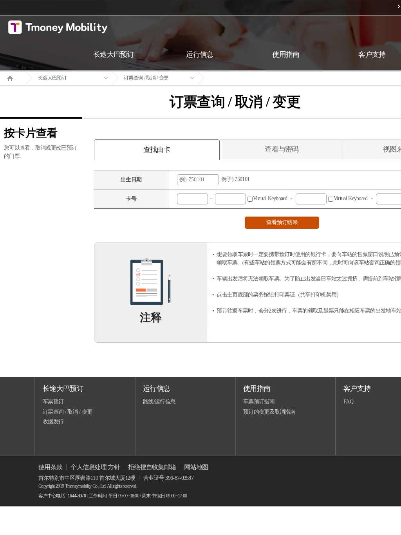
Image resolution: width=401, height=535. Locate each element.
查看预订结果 (282, 222)
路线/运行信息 (159, 402)
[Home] (13, 77)
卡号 (131, 199)
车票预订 (53, 402)
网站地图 (196, 467)
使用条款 (50, 467)
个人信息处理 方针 (95, 467)
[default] (241, 78)
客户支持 (356, 388)
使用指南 (256, 388)
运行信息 (156, 388)
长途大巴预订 (52, 78)
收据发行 (53, 422)
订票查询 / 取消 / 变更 (146, 78)
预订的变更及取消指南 (269, 412)
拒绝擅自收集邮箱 (152, 467)
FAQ (348, 402)
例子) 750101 (234, 179)
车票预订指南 (259, 402)
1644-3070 (77, 496)
